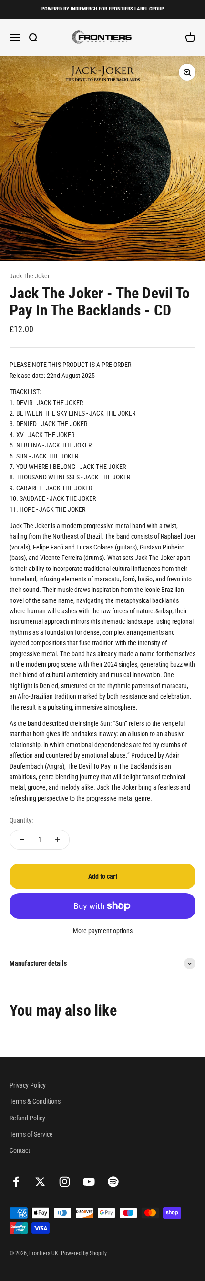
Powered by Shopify (84, 1253)
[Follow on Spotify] (113, 1181)
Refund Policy (27, 1118)
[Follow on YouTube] (88, 1181)
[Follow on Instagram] (64, 1181)
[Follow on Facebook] (16, 1181)
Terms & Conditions (35, 1101)
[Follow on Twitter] (40, 1181)
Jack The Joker (30, 276)
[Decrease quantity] (22, 839)
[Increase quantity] (57, 839)
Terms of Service (31, 1134)
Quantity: (21, 820)
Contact (20, 1150)
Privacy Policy (28, 1085)
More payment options (103, 931)
